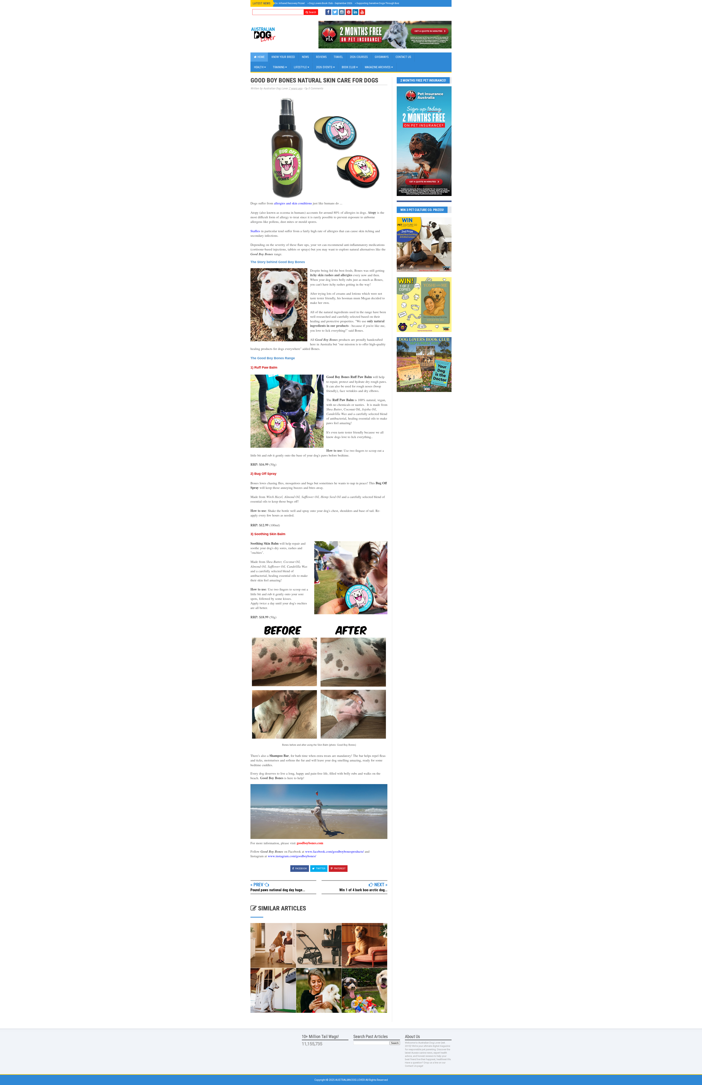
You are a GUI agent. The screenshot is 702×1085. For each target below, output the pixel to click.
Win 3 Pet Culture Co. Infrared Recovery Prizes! (280, 3)
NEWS (305, 57)
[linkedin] (355, 12)
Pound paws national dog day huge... (277, 890)
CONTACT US (403, 57)
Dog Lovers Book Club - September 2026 (329, 3)
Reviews (321, 57)
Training (279, 67)
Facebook (301, 868)
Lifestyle (300, 67)
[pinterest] (349, 12)
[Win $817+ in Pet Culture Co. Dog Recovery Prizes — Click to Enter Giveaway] (424, 271)
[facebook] (328, 12)
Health (259, 67)
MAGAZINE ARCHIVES (378, 67)
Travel (338, 57)
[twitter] (335, 12)
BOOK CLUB (349, 67)
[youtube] (362, 12)
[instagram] (342, 12)
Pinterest (339, 868)
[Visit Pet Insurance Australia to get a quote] (385, 34)
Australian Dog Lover (350, 1079)
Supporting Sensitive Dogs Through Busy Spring (381, 3)
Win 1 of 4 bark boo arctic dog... (363, 890)
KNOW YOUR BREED (283, 57)
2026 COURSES (359, 57)
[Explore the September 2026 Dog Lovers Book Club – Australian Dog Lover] (424, 391)
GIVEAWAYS (382, 57)
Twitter (320, 868)
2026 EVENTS (324, 67)
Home (261, 57)
